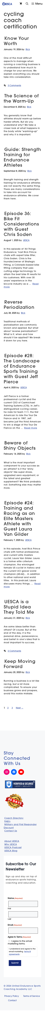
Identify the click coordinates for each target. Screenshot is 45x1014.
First (9, 909)
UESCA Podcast (13, 848)
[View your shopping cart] (20, 4)
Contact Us (10, 831)
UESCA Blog (10, 851)
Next (19, 708)
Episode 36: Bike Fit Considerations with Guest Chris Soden (21, 224)
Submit (14, 963)
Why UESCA (10, 845)
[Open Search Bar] (27, 4)
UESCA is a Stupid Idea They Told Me (19, 607)
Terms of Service (31, 996)
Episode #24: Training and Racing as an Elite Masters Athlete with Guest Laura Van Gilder (19, 519)
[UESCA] (7, 4)
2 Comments (14, 651)
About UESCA (11, 841)
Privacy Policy (11, 996)
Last (9, 919)
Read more (30, 428)
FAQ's (7, 821)
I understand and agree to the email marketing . (22, 951)
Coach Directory (14, 818)
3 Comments (14, 86)
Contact (12, 1001)
